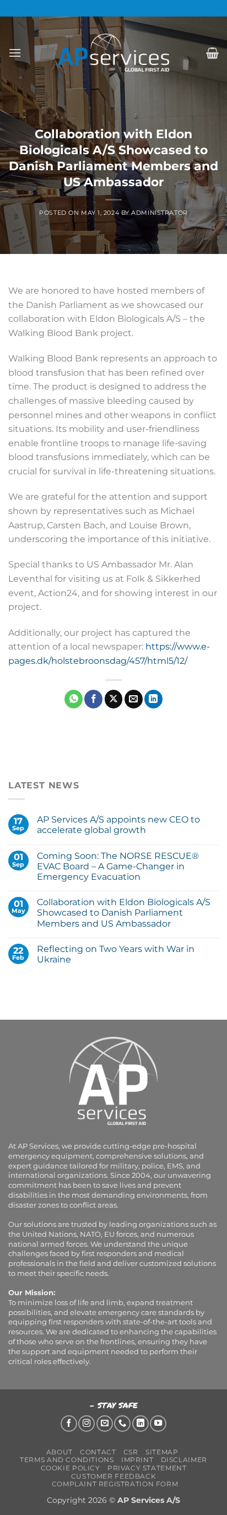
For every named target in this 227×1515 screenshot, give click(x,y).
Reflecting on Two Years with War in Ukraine (115, 954)
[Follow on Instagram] (86, 1423)
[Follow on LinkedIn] (140, 1423)
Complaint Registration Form (115, 1484)
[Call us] (122, 1423)
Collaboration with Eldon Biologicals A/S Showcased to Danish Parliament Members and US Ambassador (123, 912)
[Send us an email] (104, 1423)
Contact (98, 1452)
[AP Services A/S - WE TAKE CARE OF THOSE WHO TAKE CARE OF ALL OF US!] (113, 52)
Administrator (159, 213)
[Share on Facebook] (93, 699)
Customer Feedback (113, 1476)
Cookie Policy (70, 1468)
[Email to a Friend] (134, 699)
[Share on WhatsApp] (73, 699)
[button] (14, 52)
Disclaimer (184, 1460)
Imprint (137, 1460)
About (59, 1452)
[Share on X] (114, 699)
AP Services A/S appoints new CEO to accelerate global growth (118, 824)
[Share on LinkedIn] (153, 699)
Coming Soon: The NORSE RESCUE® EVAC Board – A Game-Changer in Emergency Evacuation (118, 866)
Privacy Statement (146, 1468)
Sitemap (161, 1452)
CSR (130, 1452)
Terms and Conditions (67, 1460)
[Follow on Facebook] (69, 1423)
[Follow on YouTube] (158, 1423)
